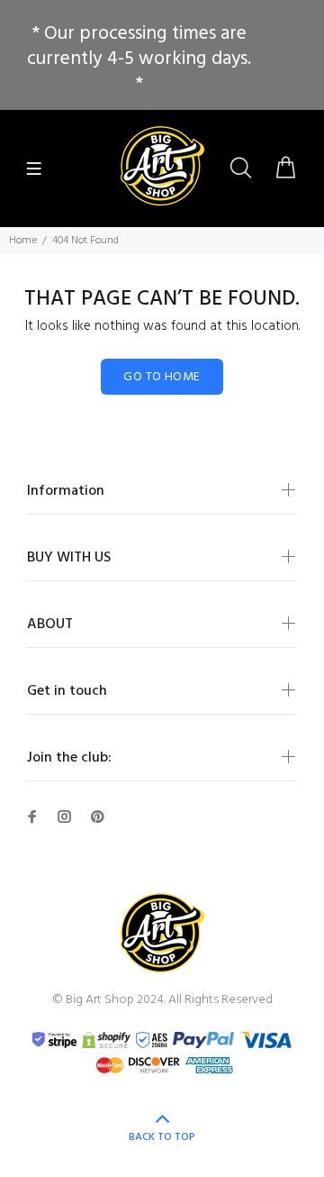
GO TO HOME (161, 377)
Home (23, 241)
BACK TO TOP (162, 1137)
